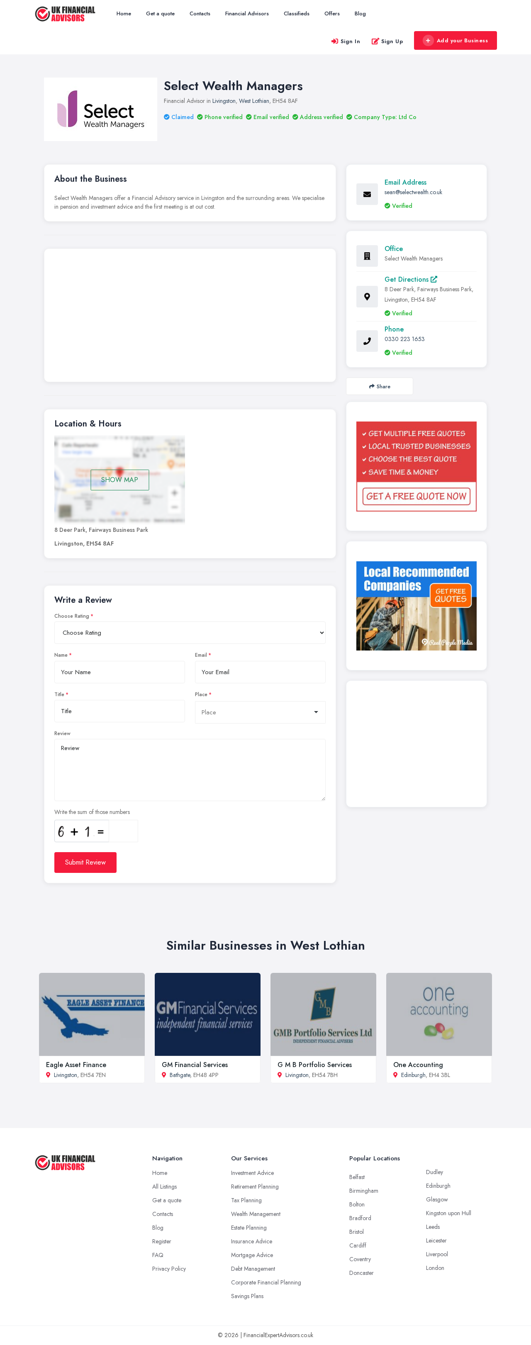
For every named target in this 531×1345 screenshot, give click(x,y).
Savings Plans (247, 1296)
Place (201, 694)
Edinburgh (413, 1075)
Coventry (360, 1259)
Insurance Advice (251, 1241)
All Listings (164, 1186)
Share (383, 386)
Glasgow (437, 1199)
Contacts (200, 13)
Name (61, 655)
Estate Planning (249, 1227)
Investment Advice (252, 1173)
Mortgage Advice (252, 1255)
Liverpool (437, 1254)
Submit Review (85, 862)
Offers (332, 13)
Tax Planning (246, 1200)
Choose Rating (71, 616)
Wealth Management (255, 1214)
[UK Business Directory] (416, 606)
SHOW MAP (119, 480)
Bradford (360, 1218)
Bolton (357, 1204)
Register (161, 1241)
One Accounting (418, 1065)
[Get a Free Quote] (416, 466)
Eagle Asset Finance (76, 1065)
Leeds (433, 1227)
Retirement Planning (255, 1186)
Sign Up (392, 41)
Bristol (356, 1232)
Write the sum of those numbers (92, 812)
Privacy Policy (169, 1269)
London (435, 1268)
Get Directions (408, 279)
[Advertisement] (190, 317)
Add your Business (462, 40)
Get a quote (160, 13)
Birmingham (363, 1191)
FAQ (157, 1255)
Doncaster (361, 1273)
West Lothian (254, 101)
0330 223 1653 (405, 339)
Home (124, 13)
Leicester (436, 1240)
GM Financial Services (195, 1065)
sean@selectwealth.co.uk (413, 192)
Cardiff (357, 1245)
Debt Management (253, 1269)
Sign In (350, 41)
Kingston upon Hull (448, 1213)
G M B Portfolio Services (315, 1065)
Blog (360, 13)
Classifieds (296, 13)
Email (201, 655)
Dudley (434, 1172)
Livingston (224, 101)
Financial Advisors (247, 13)
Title (59, 694)
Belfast (357, 1177)
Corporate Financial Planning (266, 1282)
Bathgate (180, 1075)
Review (62, 733)
